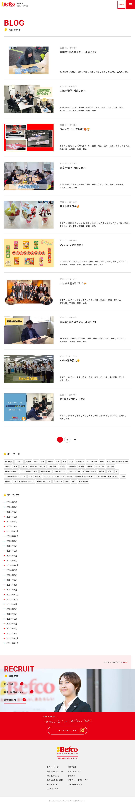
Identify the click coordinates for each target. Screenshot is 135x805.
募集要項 (71, 775)
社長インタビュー (43, 481)
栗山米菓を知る (53, 775)
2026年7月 (12, 507)
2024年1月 (12, 589)
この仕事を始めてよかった (24, 481)
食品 (36, 461)
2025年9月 (12, 541)
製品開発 (110, 466)
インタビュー (92, 461)
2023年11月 (12, 599)
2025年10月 (12, 536)
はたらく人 (80, 461)
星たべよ (23, 466)
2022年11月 (12, 643)
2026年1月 (12, 526)
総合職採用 (10, 699)
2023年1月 (12, 633)
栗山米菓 (8, 461)
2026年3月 (12, 516)
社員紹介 (72, 466)
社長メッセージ (53, 767)
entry (121, 5)
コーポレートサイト (75, 784)
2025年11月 (12, 531)
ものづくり (100, 466)
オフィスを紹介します (29, 471)
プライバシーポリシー (76, 780)
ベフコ (110, 471)
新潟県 (28, 461)
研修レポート (45, 471)
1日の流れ (52, 466)
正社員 (8, 466)
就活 (30, 476)
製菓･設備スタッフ (14, 691)
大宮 (71, 461)
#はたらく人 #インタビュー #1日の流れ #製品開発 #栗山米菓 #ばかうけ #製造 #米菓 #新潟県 (81, 476)
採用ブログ (116, 662)
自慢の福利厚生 (11, 471)
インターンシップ (89, 471)
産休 (74, 481)
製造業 (101, 471)
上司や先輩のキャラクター (15, 476)
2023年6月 (12, 618)
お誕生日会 (83, 481)
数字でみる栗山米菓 (55, 780)
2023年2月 (12, 628)
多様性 (8, 481)
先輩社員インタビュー (55, 771)
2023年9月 (12, 604)
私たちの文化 (52, 784)
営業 (57, 461)
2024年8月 (12, 570)
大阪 (64, 461)
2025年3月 (12, 560)
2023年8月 (12, 609)
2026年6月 (12, 511)
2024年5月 (12, 579)
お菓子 (50, 461)
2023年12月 (12, 594)
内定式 (38, 476)
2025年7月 (12, 545)
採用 (67, 481)
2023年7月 (12, 613)
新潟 (42, 461)
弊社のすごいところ (37, 466)
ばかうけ (19, 461)
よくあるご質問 (52, 788)
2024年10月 (12, 565)
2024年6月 (12, 575)
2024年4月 (12, 584)
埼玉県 (90, 466)
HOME (125, 662)
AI (117, 471)
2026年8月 (12, 502)
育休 (123, 476)
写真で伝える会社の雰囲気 (117, 461)
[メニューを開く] (130, 4)
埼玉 (15, 466)
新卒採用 (9, 683)
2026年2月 (12, 521)
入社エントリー (74, 471)
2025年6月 (12, 550)
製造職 (62, 466)
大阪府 (81, 466)
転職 (102, 461)
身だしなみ (58, 481)
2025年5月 (12, 555)
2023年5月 (12, 623)
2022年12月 (12, 638)
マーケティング (59, 471)
